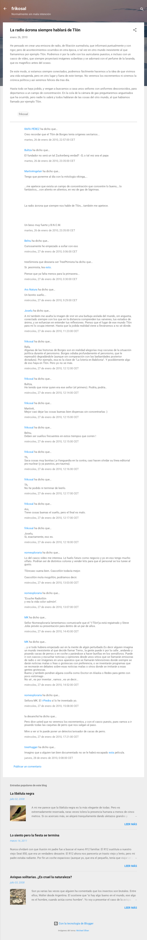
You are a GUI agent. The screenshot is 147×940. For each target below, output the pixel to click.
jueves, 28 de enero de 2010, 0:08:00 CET (48, 758)
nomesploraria (33, 552)
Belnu (27, 240)
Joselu (28, 310)
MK (26, 617)
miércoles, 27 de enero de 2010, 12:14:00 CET (51, 392)
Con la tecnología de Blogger (75, 923)
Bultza (28, 150)
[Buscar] (142, 9)
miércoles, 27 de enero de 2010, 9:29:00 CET (50, 300)
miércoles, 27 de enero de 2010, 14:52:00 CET (51, 684)
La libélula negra (22, 793)
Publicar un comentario (27, 766)
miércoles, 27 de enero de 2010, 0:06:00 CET (50, 251)
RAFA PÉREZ (32, 129)
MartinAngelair (33, 171)
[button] (135, 30)
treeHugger (31, 747)
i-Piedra (46, 700)
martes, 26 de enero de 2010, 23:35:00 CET (49, 161)
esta (111, 752)
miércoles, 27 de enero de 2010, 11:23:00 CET (51, 331)
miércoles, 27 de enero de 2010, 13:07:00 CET (51, 607)
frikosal (18, 8)
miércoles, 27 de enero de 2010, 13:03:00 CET (51, 582)
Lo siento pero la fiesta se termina (34, 835)
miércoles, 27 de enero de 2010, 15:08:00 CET (51, 706)
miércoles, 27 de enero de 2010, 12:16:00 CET (51, 469)
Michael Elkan (82, 930)
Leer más (130, 824)
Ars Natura (30, 289)
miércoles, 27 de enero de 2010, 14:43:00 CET (51, 631)
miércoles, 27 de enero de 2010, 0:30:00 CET (50, 279)
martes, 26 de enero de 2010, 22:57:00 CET (49, 139)
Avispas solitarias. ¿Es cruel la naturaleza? (41, 877)
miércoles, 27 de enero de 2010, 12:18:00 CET (51, 542)
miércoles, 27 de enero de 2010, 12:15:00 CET (51, 417)
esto (48, 267)
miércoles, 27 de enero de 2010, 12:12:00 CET (51, 368)
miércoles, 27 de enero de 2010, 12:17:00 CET (51, 493)
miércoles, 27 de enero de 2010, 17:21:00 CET (51, 736)
